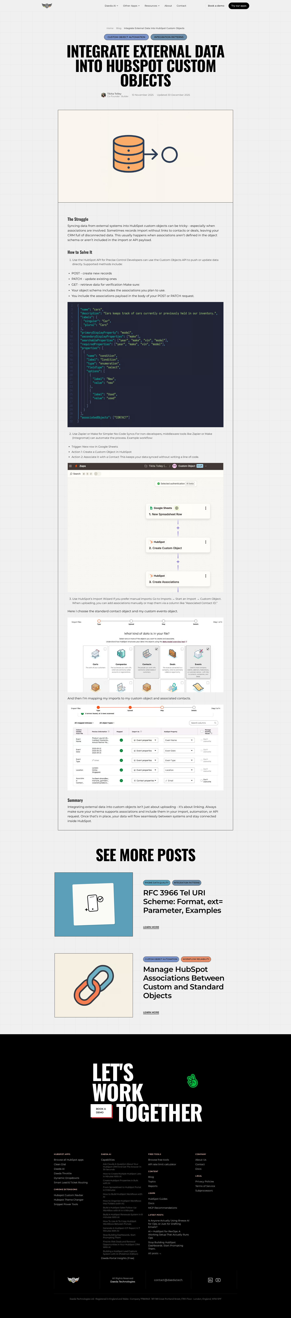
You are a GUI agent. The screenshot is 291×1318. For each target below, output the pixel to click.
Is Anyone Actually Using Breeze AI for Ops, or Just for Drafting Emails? (168, 1224)
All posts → (154, 1253)
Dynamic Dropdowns (66, 1177)
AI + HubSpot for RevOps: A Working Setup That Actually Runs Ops (168, 1234)
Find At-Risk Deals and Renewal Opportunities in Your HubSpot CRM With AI (121, 1244)
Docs (151, 1203)
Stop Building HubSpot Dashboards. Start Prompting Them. (165, 1245)
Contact (181, 5)
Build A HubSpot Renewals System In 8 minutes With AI (123, 1215)
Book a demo (216, 5)
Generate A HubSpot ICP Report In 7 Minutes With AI (121, 1229)
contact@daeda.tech (168, 1280)
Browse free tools (158, 1159)
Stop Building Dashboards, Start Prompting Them (119, 1236)
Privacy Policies (204, 1181)
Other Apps (130, 5)
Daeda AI (110, 5)
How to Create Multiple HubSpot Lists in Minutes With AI (122, 1175)
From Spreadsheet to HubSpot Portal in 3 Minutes (122, 1188)
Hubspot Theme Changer (69, 1199)
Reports (152, 1186)
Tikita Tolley (114, 93)
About (168, 5)
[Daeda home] (47, 5)
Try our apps (238, 5)
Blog (118, 28)
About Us (200, 1159)
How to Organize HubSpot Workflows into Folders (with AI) (122, 1202)
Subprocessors (204, 1190)
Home (110, 28)
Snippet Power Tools (66, 1204)
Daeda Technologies (122, 1281)
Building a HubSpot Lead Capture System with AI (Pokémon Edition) (120, 1252)
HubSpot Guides (157, 1198)
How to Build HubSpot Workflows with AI (122, 1195)
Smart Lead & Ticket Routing (71, 1182)
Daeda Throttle (63, 1173)
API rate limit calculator (162, 1164)
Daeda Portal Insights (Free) (117, 1258)
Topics (152, 1181)
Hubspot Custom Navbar (68, 1195)
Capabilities (108, 1159)
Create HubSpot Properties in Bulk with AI (120, 1181)
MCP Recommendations (162, 1207)
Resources (151, 5)
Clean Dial (60, 1164)
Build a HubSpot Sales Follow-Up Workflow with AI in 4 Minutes (119, 1208)
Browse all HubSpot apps (69, 1159)
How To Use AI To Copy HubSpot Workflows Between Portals (119, 1222)
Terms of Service (205, 1186)
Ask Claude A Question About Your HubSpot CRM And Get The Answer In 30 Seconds (122, 1167)
